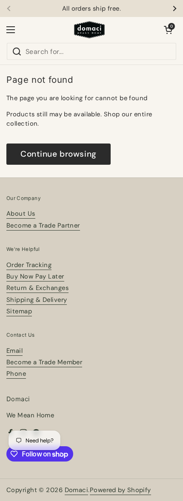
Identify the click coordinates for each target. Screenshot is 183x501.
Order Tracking (28, 265)
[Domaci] (89, 29)
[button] (168, 29)
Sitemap (19, 311)
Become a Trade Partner (43, 225)
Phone (16, 373)
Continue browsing (58, 154)
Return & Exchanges (37, 288)
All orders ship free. (91, 9)
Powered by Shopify (120, 490)
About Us (20, 213)
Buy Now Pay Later (35, 276)
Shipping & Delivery (36, 300)
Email (14, 350)
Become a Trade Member (44, 362)
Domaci (77, 490)
